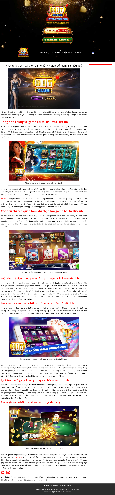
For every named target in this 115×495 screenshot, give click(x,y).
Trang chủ (44, 53)
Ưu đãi (78, 53)
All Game (56, 53)
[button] (93, 53)
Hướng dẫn (67, 53)
